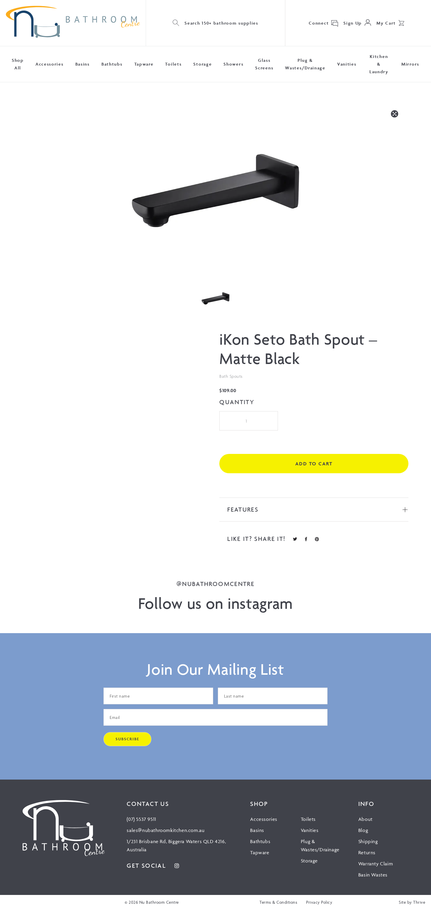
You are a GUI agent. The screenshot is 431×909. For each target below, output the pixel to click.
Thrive (419, 902)
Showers (233, 64)
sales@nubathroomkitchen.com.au (165, 830)
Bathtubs (112, 64)
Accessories (49, 64)
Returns (367, 852)
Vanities (347, 64)
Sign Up (352, 23)
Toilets (173, 64)
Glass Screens (264, 64)
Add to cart (313, 464)
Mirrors (410, 64)
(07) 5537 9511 (141, 819)
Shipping (368, 841)
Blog (363, 830)
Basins (82, 64)
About (365, 819)
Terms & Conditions (278, 902)
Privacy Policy (319, 902)
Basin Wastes (373, 875)
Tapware (144, 64)
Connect (319, 23)
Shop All (18, 64)
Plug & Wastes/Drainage (305, 64)
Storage (202, 64)
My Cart (386, 23)
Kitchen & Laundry (378, 64)
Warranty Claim (375, 864)
